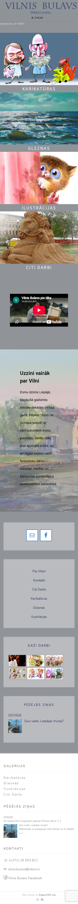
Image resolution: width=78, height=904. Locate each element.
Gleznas (39, 607)
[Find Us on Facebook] (42, 900)
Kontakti (39, 580)
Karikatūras (39, 598)
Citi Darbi (39, 589)
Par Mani (39, 571)
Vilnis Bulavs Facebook (24, 878)
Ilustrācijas (39, 617)
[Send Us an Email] (37, 900)
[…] (59, 821)
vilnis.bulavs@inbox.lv (24, 869)
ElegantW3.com (47, 895)
